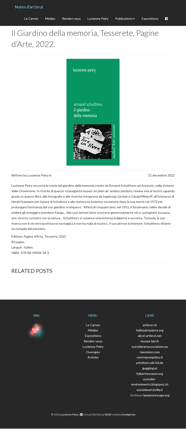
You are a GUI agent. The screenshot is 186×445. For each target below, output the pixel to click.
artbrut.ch (150, 325)
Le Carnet (31, 18)
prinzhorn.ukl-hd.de (149, 363)
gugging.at (149, 368)
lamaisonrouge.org (156, 395)
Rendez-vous (71, 18)
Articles (93, 357)
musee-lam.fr (150, 341)
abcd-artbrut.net (150, 336)
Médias (50, 18)
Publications (124, 18)
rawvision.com (150, 352)
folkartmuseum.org (149, 373)
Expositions (150, 18)
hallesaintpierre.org (150, 330)
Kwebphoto (128, 414)
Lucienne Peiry (98, 18)
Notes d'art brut (29, 6)
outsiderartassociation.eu (150, 346)
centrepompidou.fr (150, 357)
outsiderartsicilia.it (150, 390)
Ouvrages (93, 352)
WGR (108, 414)
